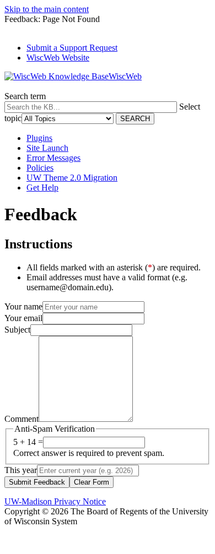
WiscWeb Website (57, 57)
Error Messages (53, 157)
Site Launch (47, 148)
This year (20, 470)
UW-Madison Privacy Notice (55, 501)
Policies (39, 167)
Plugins (39, 138)
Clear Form (91, 482)
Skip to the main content (46, 9)
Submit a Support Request (71, 47)
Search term (25, 96)
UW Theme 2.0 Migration (71, 177)
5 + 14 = (28, 442)
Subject (17, 329)
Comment (21, 418)
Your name (23, 306)
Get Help (42, 187)
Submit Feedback (37, 482)
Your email (23, 318)
